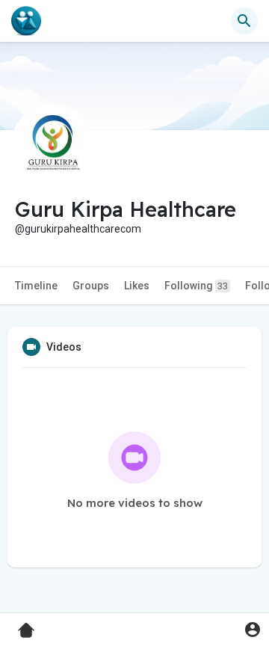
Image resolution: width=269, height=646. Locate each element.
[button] (252, 629)
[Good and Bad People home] (26, 21)
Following (196, 286)
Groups (90, 286)
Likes (136, 286)
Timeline (36, 286)
